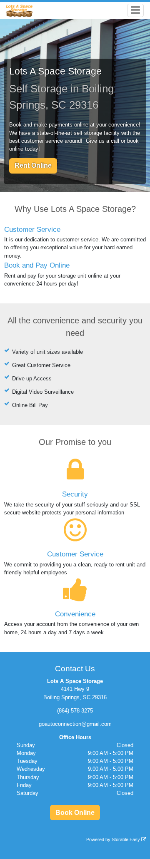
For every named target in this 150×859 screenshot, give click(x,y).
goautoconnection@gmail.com (75, 724)
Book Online (75, 812)
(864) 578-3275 (75, 711)
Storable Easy (126, 839)
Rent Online (33, 165)
